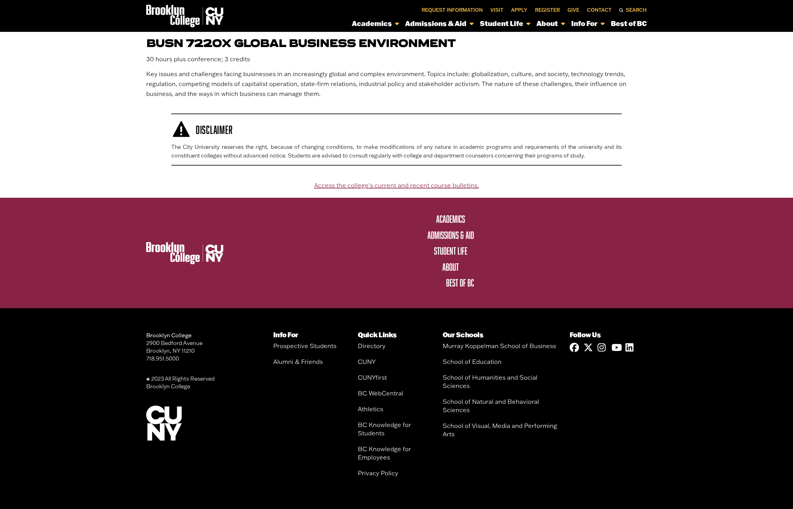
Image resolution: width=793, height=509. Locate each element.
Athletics (370, 409)
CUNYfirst (372, 377)
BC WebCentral (380, 393)
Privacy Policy (378, 473)
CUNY (367, 361)
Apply (519, 10)
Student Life (501, 23)
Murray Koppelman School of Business (499, 346)
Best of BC (629, 23)
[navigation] (437, 23)
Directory (371, 346)
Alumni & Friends (298, 361)
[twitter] (588, 347)
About (547, 23)
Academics (372, 23)
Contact (599, 10)
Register (547, 10)
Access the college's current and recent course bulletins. (396, 185)
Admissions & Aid (436, 23)
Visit (496, 10)
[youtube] (616, 347)
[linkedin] (630, 347)
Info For (584, 23)
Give (573, 10)
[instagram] (602, 347)
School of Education (472, 361)
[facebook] (574, 347)
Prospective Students (304, 346)
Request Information (452, 10)
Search (636, 10)
